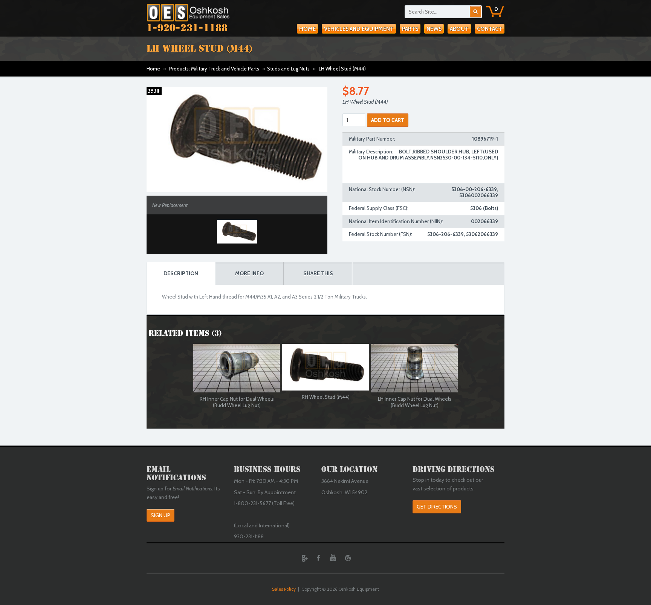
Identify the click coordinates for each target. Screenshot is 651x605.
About (459, 29)
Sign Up (160, 515)
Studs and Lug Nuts (288, 69)
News (434, 29)
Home (307, 29)
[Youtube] (333, 557)
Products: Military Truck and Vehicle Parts (214, 69)
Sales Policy (284, 589)
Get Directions (437, 506)
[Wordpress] (347, 557)
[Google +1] (303, 557)
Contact (489, 29)
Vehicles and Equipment (359, 29)
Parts (410, 29)
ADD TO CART (387, 119)
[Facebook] (318, 557)
